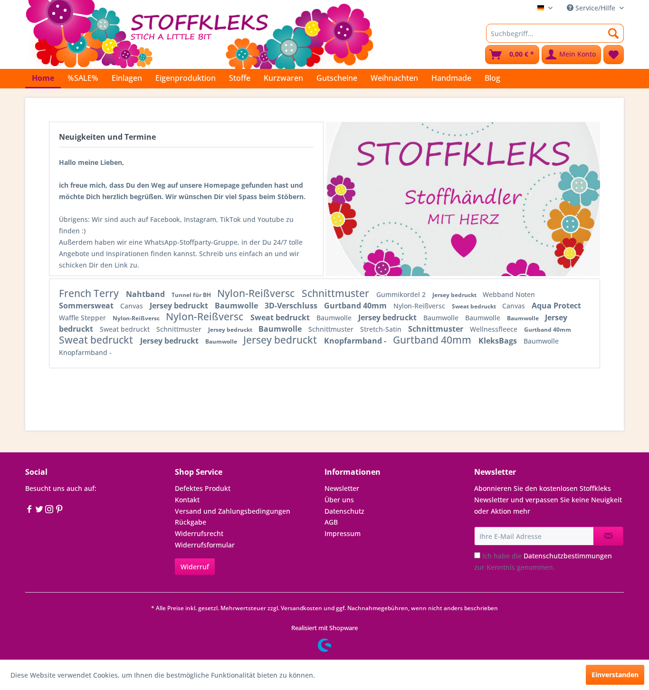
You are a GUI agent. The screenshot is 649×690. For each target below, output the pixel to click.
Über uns (339, 499)
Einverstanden (615, 674)
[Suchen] (613, 33)
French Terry (90, 293)
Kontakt (187, 499)
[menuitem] (555, 33)
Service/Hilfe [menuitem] (595, 7)
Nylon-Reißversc (257, 293)
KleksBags (498, 340)
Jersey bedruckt (455, 295)
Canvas (132, 305)
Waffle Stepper (83, 317)
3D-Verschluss (292, 305)
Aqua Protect (556, 305)
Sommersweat (87, 305)
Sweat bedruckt (474, 306)
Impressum (342, 533)
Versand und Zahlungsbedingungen (232, 511)
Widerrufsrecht (199, 533)
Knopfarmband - (356, 340)
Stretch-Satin (381, 329)
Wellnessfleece (494, 329)
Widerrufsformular (205, 544)
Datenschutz (344, 511)
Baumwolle (237, 305)
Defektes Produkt (202, 488)
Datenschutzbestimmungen (568, 555)
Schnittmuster (337, 293)
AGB (331, 522)
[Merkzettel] (613, 54)
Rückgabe (190, 522)
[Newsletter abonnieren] (608, 536)
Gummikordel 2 (402, 294)
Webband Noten (509, 294)
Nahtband (146, 294)
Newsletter (341, 488)
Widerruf (195, 566)
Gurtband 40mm (356, 305)
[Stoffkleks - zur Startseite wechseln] (199, 33)
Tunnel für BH (192, 295)
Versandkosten (301, 608)
